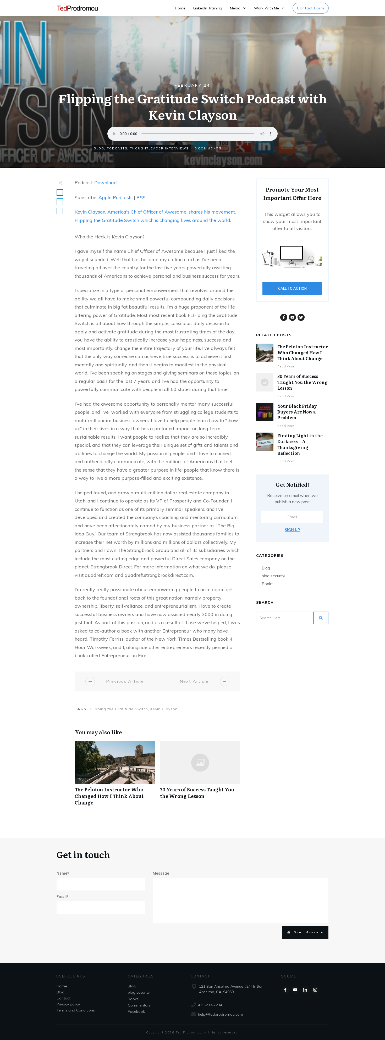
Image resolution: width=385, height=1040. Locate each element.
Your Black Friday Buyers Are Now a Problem (297, 412)
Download (105, 183)
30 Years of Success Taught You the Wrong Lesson (200, 776)
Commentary (139, 1005)
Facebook (136, 1011)
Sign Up (292, 529)
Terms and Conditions (76, 1010)
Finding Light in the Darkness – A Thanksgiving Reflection (300, 444)
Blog (99, 148)
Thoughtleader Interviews (159, 148)
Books (267, 583)
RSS (141, 197)
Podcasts (117, 148)
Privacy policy (68, 1004)
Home (62, 985)
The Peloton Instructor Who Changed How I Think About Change (115, 776)
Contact (63, 998)
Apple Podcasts (115, 197)
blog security (273, 575)
